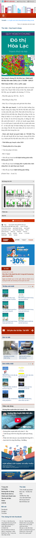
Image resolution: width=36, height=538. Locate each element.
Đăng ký (31, 1)
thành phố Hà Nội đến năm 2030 (9, 226)
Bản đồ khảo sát (24, 501)
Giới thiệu (4, 489)
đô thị (27, 230)
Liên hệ (3, 503)
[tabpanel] (10, 307)
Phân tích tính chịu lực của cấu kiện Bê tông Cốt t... (18, 438)
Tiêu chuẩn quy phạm (26, 489)
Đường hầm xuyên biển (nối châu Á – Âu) (15, 409)
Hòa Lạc (13, 231)
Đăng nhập (22, 1)
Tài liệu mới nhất (8, 286)
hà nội (9, 233)
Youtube (4, 513)
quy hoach (27, 228)
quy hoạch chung (17, 228)
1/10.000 (26, 233)
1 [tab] (29, 286)
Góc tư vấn (6, 337)
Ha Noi (15, 235)
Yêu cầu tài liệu (6, 498)
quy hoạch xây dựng (18, 230)
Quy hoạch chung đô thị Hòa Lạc (17, 224)
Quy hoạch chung (15, 28)
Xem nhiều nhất (7, 364)
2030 (10, 235)
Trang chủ (4, 487)
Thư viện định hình (25, 497)
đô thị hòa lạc (5, 231)
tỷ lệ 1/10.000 (24, 226)
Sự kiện (6, 269)
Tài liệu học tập (24, 495)
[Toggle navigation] (3, 15)
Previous (1, 307)
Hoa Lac (3, 233)
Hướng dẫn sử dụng (7, 491)
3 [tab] (33, 286)
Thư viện (4, 28)
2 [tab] (31, 286)
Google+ (4, 511)
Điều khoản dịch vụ (7, 494)
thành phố (4, 235)
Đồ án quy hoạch (24, 499)
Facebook (4, 509)
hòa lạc (19, 231)
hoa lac (25, 231)
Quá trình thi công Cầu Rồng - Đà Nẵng (15, 440)
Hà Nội (15, 233)
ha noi (20, 233)
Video (3, 500)
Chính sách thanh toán (8, 496)
